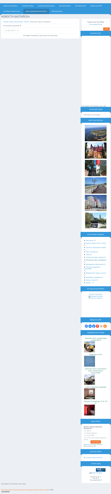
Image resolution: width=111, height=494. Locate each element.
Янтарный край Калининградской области (26, 490)
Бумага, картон (91, 280)
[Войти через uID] (86, 326)
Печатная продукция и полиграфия (92, 267)
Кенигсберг (8, 490)
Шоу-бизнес (90, 240)
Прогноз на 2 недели (95, 298)
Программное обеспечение (95, 264)
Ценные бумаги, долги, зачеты (96, 243)
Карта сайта (44, 490)
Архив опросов (97, 444)
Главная (6, 22)
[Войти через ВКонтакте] (90, 326)
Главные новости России (94, 457)
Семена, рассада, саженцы (95, 257)
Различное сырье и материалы (96, 260)
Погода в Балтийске (95, 294)
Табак (88, 254)
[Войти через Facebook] (93, 326)
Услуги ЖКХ (91, 435)
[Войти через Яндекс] (97, 326)
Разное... (89, 283)
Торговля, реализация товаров (96, 247)
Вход (100, 24)
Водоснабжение (92, 433)
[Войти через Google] (101, 326)
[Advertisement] (96, 70)
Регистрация (93, 24)
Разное (26, 22)
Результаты (87, 444)
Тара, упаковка (91, 252)
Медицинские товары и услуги (96, 273)
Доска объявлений (16, 22)
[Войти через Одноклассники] (105, 326)
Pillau (3, 490)
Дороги (89, 431)
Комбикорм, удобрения (93, 277)
